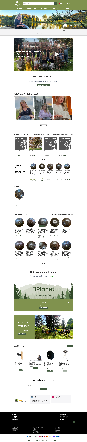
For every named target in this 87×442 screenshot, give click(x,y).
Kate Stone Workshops (37, 432)
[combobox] (40, 3)
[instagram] (67, 416)
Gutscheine (14, 430)
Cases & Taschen (15, 428)
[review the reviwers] (48, 396)
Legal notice (50, 440)
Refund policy (30, 440)
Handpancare (35, 431)
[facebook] (61, 416)
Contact (34, 429)
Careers (56, 431)
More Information (21, 333)
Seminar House (57, 430)
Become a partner (58, 428)
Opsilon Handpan (38, 438)
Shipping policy (45, 440)
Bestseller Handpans (15, 427)
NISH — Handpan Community (38, 427)
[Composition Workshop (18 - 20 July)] (43, 108)
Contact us (52, 276)
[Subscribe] (74, 422)
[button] (32, 179)
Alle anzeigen (43, 125)
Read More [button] (33, 402)
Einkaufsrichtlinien (57, 427)
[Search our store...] (55, 3)
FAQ (55, 429)
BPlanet (34, 430)
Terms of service (40, 440)
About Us (34, 428)
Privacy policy (35, 440)
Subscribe (43, 388)
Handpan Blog (57, 432)
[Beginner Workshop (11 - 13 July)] (24, 108)
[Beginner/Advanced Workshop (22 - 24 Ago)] (62, 108)
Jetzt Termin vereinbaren (43, 85)
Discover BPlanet (43, 307)
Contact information (56, 440)
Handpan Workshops (15, 429)
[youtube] (64, 416)
